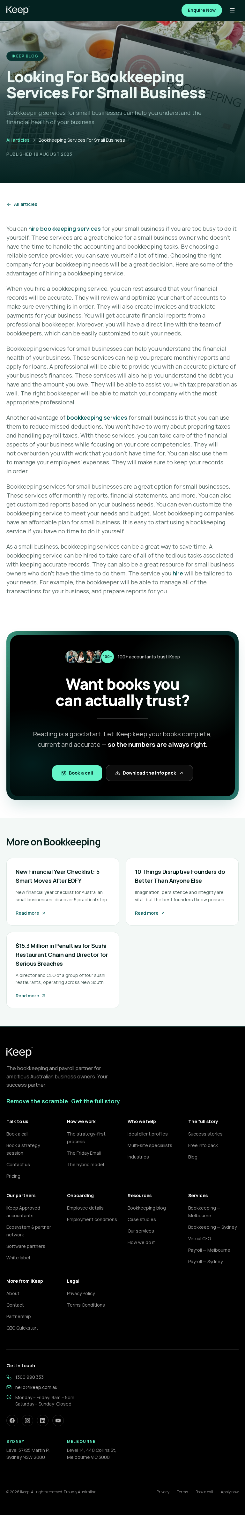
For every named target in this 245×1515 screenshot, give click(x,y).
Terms (182, 1492)
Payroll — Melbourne (209, 1250)
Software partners (25, 1246)
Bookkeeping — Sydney (212, 1227)
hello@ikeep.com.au (36, 1387)
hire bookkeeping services (64, 228)
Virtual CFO (199, 1238)
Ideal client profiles (148, 1134)
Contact (15, 1305)
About (12, 1293)
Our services (141, 1231)
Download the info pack (149, 773)
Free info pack (203, 1145)
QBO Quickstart (22, 1328)
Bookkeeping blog (147, 1208)
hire (178, 573)
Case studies (142, 1219)
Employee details (85, 1208)
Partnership (18, 1316)
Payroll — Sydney (205, 1261)
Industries (138, 1157)
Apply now (230, 1492)
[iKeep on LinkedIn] (42, 1420)
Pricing (13, 1176)
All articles (18, 140)
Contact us (18, 1164)
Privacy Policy (81, 1293)
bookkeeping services (97, 417)
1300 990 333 (29, 1377)
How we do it (141, 1242)
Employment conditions (92, 1219)
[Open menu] (232, 10)
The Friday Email (84, 1153)
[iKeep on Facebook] (12, 1420)
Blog (192, 1157)
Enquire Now (202, 10)
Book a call (81, 773)
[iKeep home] (18, 10)
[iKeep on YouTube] (58, 1420)
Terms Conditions (86, 1305)
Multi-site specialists (150, 1145)
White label (18, 1258)
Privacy (163, 1492)
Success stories (205, 1134)
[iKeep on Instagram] (27, 1420)
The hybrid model (85, 1164)
